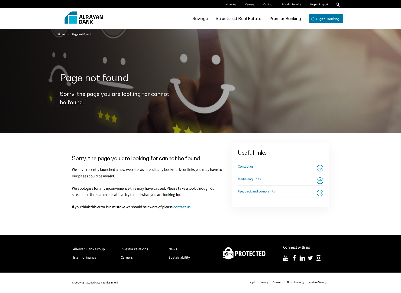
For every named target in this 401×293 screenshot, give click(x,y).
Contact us (245, 166)
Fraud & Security (291, 5)
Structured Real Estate (238, 18)
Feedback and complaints (256, 191)
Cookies (277, 282)
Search (338, 4)
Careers (249, 5)
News (172, 249)
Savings (200, 18)
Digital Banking (327, 19)
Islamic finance (84, 257)
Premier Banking (285, 18)
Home (61, 34)
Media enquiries (249, 179)
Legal (252, 282)
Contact (268, 5)
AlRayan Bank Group (89, 249)
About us (230, 5)
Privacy (264, 282)
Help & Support (319, 5)
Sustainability (179, 257)
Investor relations (134, 249)
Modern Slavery (317, 282)
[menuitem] (200, 18)
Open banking (295, 282)
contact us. (182, 207)
